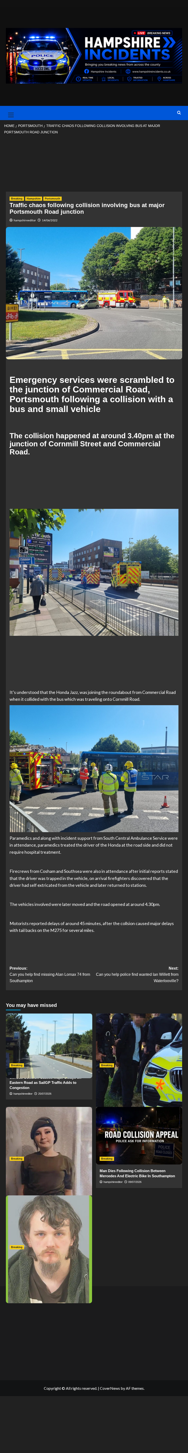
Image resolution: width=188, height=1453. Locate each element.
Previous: (50, 974)
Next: (137, 974)
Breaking (17, 198)
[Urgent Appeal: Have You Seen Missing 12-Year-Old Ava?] (49, 1136)
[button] (10, 113)
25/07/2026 (44, 1093)
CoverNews (110, 1388)
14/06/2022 (50, 220)
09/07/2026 (134, 1181)
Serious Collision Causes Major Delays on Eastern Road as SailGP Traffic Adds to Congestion (45, 1082)
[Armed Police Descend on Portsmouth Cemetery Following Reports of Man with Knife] (139, 1042)
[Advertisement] (94, 164)
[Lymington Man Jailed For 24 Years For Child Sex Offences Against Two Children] (49, 1224)
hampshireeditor (25, 220)
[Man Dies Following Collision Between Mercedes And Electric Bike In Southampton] (139, 1136)
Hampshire (34, 198)
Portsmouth (52, 198)
